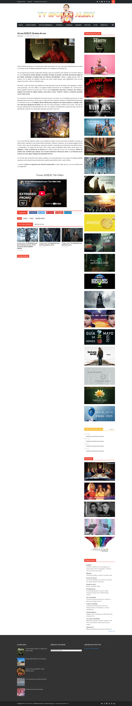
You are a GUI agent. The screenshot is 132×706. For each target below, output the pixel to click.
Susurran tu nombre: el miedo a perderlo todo (99, 575)
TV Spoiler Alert (28, 703)
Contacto (29, 1)
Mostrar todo (112, 631)
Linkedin (68, 212)
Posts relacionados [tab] (25, 224)
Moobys (89, 573)
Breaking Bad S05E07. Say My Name (36, 659)
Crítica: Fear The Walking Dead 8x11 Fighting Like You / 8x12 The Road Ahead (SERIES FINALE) (27, 245)
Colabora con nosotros (40, 1)
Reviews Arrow (40, 218)
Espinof (88, 565)
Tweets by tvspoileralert (91, 648)
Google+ (59, 212)
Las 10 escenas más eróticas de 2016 (36, 679)
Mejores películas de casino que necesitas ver (99, 629)
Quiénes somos (21, 1)
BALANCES (78, 25)
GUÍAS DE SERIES (31, 25)
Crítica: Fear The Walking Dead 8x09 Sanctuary (72, 244)
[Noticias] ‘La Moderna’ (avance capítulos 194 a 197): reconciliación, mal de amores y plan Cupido (99, 622)
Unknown (20, 36)
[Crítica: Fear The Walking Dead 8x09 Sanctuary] (72, 235)
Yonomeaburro (91, 612)
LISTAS (95, 25)
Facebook (33, 212)
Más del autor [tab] (39, 224)
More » (112, 429)
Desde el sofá (91, 584)
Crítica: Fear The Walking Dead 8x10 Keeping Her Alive (49, 244)
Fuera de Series (91, 578)
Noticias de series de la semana (95, 436)
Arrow (25, 218)
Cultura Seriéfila (91, 604)
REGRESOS (69, 25)
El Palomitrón (90, 589)
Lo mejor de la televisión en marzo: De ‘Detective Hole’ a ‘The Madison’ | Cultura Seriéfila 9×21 (97, 607)
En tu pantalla (91, 597)
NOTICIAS (87, 25)
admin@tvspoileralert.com (62, 703)
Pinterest (51, 212)
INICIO (20, 25)
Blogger (52, 703)
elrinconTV (90, 627)
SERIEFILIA (103, 25)
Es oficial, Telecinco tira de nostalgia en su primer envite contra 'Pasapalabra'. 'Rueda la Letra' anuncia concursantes (98, 568)
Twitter (42, 212)
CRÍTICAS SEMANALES (45, 25)
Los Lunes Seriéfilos (93, 619)
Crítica (31, 218)
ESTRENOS (59, 25)
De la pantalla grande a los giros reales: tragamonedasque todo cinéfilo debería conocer (97, 592)
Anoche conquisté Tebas (93, 586)
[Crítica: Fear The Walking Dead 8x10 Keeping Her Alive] (49, 235)
